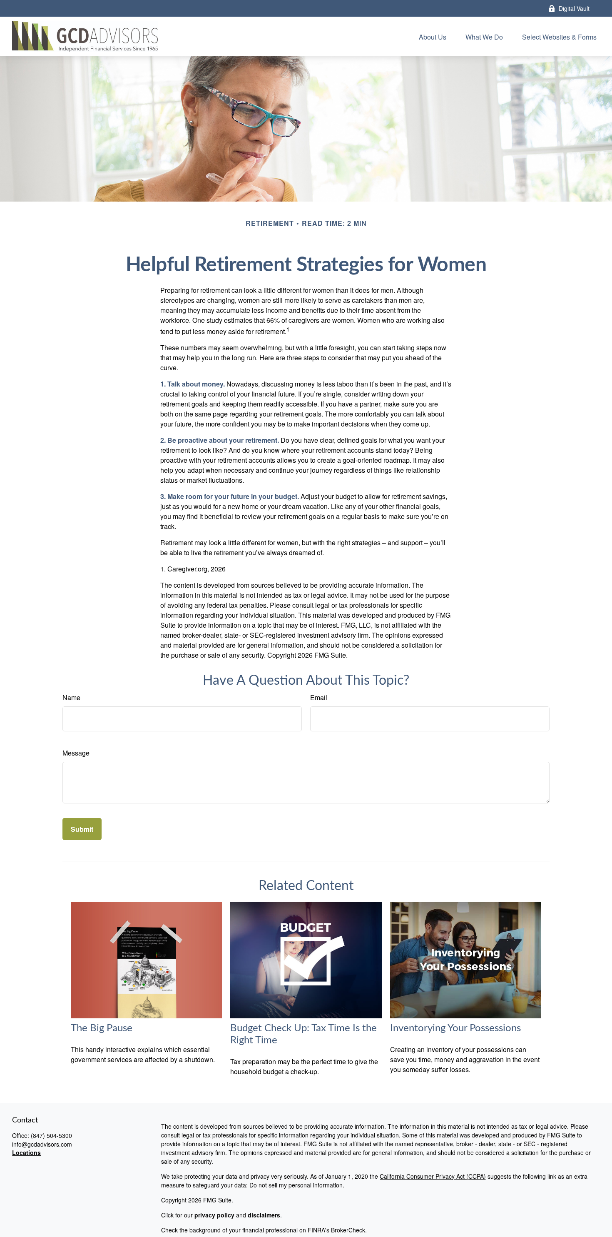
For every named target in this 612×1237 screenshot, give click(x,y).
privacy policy (214, 1215)
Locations (26, 1152)
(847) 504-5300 (51, 1135)
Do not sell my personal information (296, 1185)
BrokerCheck (348, 1230)
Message (76, 753)
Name (71, 697)
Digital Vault (574, 8)
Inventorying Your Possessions (455, 1028)
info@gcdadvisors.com (42, 1144)
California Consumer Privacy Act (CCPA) (433, 1176)
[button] (432, 36)
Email (318, 697)
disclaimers (264, 1215)
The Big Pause (101, 1028)
